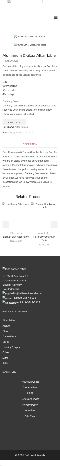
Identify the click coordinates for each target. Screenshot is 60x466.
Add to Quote (14, 122)
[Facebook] (14, 132)
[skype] (32, 132)
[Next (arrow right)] (1, 465)
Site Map (30, 416)
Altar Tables (21, 126)
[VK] (17, 132)
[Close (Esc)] (0, 462)
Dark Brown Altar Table (16, 236)
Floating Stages (11, 346)
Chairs (6, 331)
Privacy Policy (30, 404)
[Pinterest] (20, 132)
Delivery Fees (30, 387)
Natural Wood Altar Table (44, 238)
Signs (5, 357)
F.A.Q (30, 393)
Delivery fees (32, 173)
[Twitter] (11, 132)
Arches (6, 325)
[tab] (30, 144)
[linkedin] (26, 132)
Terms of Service (30, 398)
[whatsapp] (29, 132)
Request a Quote (30, 381)
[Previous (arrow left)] (0, 465)
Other (5, 352)
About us (30, 410)
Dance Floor (9, 336)
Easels (6, 341)
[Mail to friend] (23, 132)
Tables (6, 363)
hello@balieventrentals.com (26, 293)
